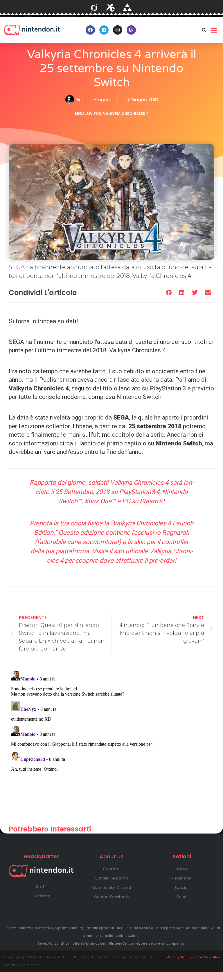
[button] (204, 30)
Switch (94, 113)
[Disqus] (111, 741)
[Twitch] (131, 30)
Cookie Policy (208, 957)
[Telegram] (104, 30)
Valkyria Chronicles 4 (126, 113)
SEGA (80, 113)
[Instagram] (117, 30)
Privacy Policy (179, 957)
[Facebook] (90, 30)
